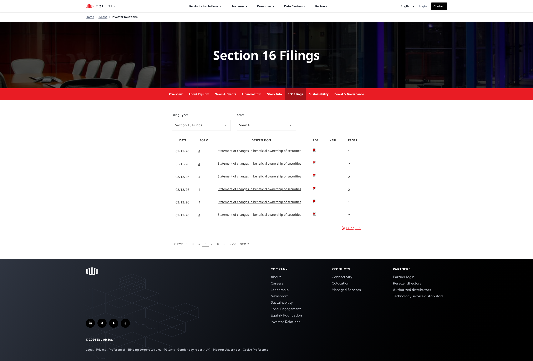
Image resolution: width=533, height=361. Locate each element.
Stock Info (274, 94)
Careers (277, 283)
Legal (89, 349)
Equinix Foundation (286, 315)
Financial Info (251, 94)
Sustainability (319, 94)
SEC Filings (295, 94)
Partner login (403, 277)
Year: (240, 115)
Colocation (340, 283)
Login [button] (423, 6)
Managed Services (346, 290)
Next (245, 243)
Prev (178, 243)
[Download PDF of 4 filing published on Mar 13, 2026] (315, 150)
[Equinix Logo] (101, 6)
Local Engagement (286, 309)
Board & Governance (349, 94)
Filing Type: (180, 115)
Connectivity (342, 277)
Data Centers (293, 6)
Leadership (280, 290)
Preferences (117, 349)
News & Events (225, 94)
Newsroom (279, 296)
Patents (169, 349)
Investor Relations (285, 322)
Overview (176, 94)
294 (233, 244)
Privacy (101, 349)
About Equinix (198, 94)
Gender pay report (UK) (193, 349)
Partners (321, 6)
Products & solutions (203, 6)
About (102, 17)
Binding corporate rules (144, 349)
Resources (264, 6)
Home (90, 17)
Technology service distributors (418, 296)
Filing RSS (351, 228)
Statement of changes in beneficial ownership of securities (259, 151)
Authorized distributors (412, 290)
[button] (439, 6)
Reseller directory (407, 283)
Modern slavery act (226, 349)
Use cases (237, 6)
